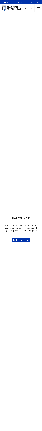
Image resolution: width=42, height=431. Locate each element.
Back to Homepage (21, 240)
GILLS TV (34, 2)
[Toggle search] (31, 8)
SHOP (21, 2)
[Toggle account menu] (26, 8)
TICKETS (8, 2)
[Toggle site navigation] (38, 8)
